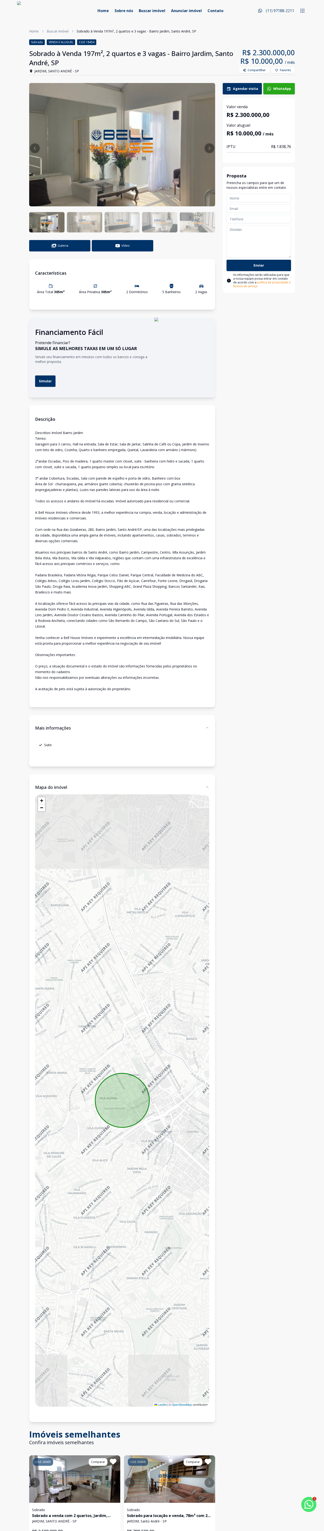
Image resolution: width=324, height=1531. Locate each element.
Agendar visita (245, 88)
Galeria (63, 245)
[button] (35, 148)
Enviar (259, 265)
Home (103, 10)
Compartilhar (257, 70)
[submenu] (302, 11)
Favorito (285, 70)
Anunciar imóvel (186, 10)
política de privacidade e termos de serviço (262, 284)
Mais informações (53, 728)
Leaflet (162, 1404)
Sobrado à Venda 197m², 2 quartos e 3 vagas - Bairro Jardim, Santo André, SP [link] (136, 31)
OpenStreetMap (182, 1404)
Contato (215, 10)
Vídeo (125, 245)
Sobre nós (124, 10)
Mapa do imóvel (51, 787)
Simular (45, 381)
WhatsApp (282, 88)
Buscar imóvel (152, 10)
